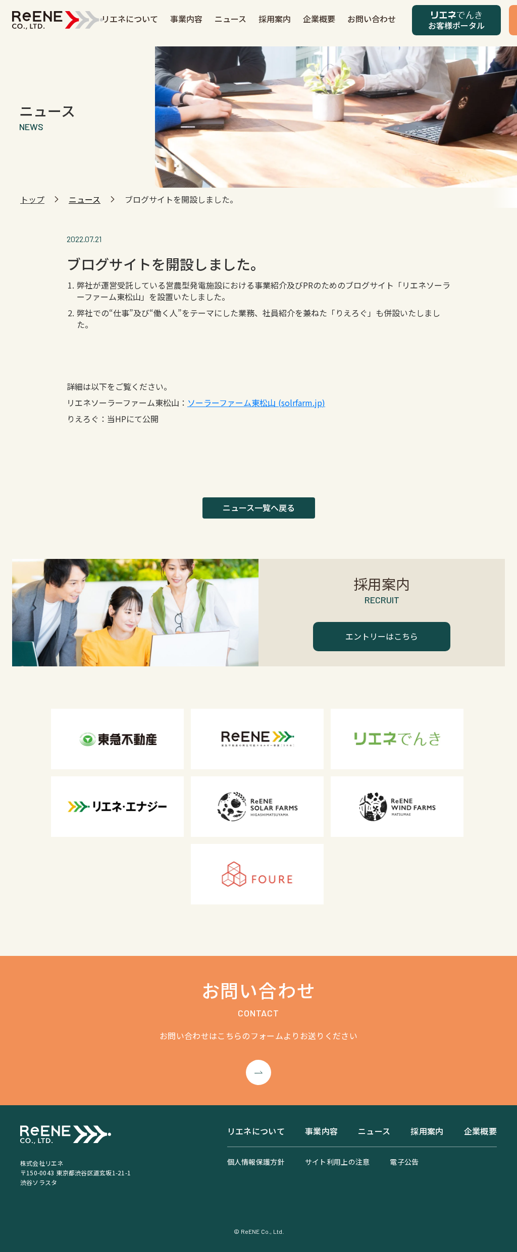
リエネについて (129, 19)
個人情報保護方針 (256, 1162)
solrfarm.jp (301, 402)
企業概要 (319, 19)
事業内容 (186, 19)
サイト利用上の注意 (337, 1162)
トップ (32, 199)
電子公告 (404, 1162)
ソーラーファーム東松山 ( (234, 402)
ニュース (230, 19)
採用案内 (274, 19)
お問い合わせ (371, 19)
